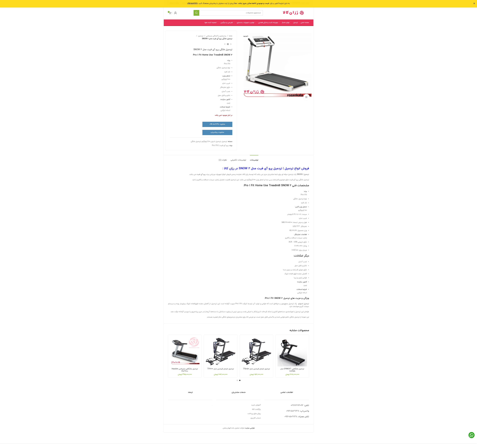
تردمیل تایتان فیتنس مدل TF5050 (256, 369)
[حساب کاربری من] (175, 12)
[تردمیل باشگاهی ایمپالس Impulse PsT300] (185, 352)
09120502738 (292, 411)
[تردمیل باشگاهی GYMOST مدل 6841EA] (292, 352)
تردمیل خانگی (196, 141)
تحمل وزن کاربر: (301, 207)
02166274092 (297, 405)
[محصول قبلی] (230, 44)
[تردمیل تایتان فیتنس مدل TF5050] (256, 352)
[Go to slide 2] (237, 380)
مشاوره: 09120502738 (217, 124)
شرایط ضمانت (225, 107)
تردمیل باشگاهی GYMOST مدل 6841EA (292, 370)
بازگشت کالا (256, 409)
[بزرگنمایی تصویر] (306, 97)
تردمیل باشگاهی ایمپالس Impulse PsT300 (185, 370)
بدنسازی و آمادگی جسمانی (216, 36)
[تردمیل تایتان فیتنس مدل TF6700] (220, 352)
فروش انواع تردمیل (297, 168)
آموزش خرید (256, 405)
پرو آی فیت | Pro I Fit (220, 145)
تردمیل (200, 36)
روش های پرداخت (254, 413)
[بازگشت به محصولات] (227, 44)
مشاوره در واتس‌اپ (217, 132)
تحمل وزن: (226, 76)
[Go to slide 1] (239, 380)
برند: (228, 60)
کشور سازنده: (225, 99)
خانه (230, 36)
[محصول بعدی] (224, 44)
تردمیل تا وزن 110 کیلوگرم (211, 141)
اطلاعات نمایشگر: (300, 234)
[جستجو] (196, 13)
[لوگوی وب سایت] (293, 12)
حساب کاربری (256, 418)
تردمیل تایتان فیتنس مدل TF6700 (220, 369)
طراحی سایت (250, 428)
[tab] (254, 159)
